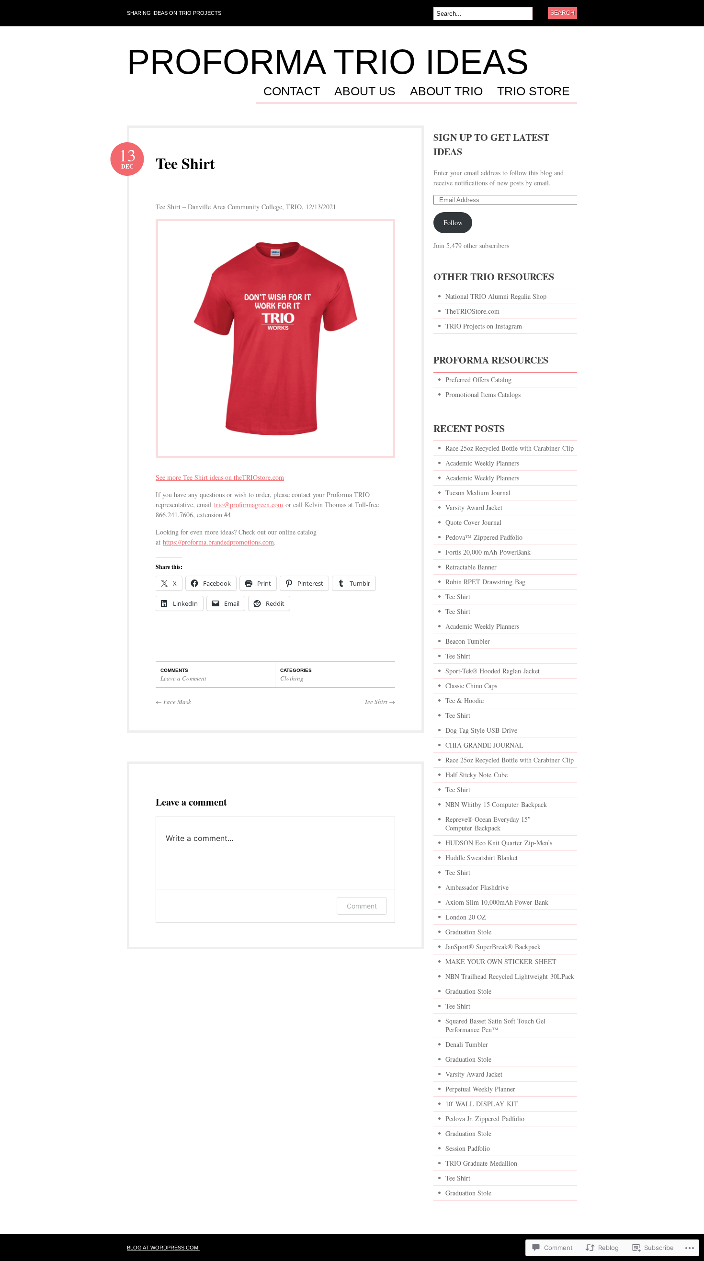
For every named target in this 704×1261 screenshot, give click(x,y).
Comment (362, 906)
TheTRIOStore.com (472, 311)
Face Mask (173, 701)
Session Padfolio (467, 1148)
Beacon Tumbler (467, 641)
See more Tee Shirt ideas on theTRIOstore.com (220, 477)
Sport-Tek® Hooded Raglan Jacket (492, 670)
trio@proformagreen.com (248, 504)
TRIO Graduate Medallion (481, 1163)
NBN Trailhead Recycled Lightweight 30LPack (509, 976)
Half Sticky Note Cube (476, 774)
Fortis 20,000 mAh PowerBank (488, 552)
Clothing (292, 678)
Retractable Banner (472, 566)
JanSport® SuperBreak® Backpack (493, 946)
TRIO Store (533, 91)
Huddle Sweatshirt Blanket (481, 857)
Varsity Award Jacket (473, 507)
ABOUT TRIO (446, 91)
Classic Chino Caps (471, 685)
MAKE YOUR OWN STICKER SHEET (500, 961)
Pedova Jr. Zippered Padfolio (484, 1118)
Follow (453, 222)
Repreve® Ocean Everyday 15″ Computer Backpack (488, 823)
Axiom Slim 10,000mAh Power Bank (496, 902)
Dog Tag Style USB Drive (481, 730)
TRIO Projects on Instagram (483, 325)
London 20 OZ (465, 916)
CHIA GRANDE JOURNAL (484, 745)
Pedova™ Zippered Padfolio (483, 537)
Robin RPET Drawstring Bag (485, 581)
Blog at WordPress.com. (163, 1247)
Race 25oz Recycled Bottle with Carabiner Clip (509, 448)
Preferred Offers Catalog (478, 379)
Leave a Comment (183, 678)
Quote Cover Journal (473, 522)
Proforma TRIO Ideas (328, 62)
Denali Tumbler (466, 1044)
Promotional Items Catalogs (483, 394)
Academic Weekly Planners (482, 462)
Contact (291, 91)
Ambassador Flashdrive (477, 887)
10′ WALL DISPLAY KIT (481, 1103)
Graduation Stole (468, 931)
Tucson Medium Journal (478, 492)
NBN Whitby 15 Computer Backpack (496, 804)
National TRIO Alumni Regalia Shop (495, 296)
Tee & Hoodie (464, 700)
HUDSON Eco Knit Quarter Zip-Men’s (498, 842)
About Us (365, 91)
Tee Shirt (185, 163)
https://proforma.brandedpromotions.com (218, 541)
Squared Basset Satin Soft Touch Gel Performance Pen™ (495, 1025)
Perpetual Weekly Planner (480, 1088)
